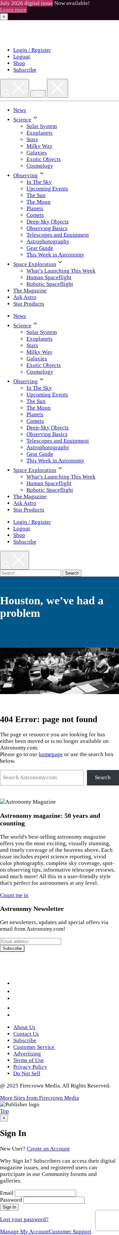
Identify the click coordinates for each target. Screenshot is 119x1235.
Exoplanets (39, 133)
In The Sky (39, 182)
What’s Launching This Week (61, 271)
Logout (21, 56)
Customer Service (34, 1047)
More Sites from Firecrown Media (39, 1098)
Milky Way (39, 146)
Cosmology (39, 166)
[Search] (14, 88)
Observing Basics (46, 228)
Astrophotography (47, 241)
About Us (24, 1027)
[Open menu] (38, 94)
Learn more (13, 10)
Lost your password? (24, 1219)
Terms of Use (28, 1060)
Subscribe (24, 70)
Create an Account (48, 1149)
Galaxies (36, 153)
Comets (35, 215)
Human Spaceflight (48, 277)
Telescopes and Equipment (57, 235)
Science (22, 120)
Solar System (41, 126)
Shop (19, 63)
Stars (32, 139)
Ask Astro (24, 297)
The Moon (38, 202)
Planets (34, 208)
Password (11, 1200)
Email (7, 1193)
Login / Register (32, 50)
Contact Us (26, 1034)
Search (103, 777)
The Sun (36, 195)
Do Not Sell (26, 1073)
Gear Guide (39, 248)
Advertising (27, 1054)
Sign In (9, 1207)
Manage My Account (24, 1231)
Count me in (14, 895)
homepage (51, 754)
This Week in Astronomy (55, 254)
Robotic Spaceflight (49, 284)
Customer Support (70, 1231)
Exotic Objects (43, 159)
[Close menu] (57, 88)
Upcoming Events (47, 188)
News (19, 110)
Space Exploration (34, 264)
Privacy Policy (30, 1067)
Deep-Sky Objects (47, 221)
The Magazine (30, 290)
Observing (25, 175)
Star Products (28, 304)
